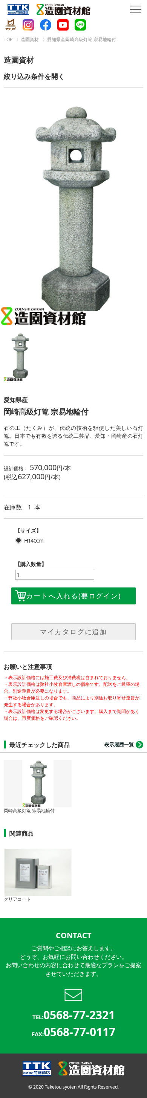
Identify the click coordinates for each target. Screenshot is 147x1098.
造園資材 (30, 39)
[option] (73, 214)
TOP (8, 39)
